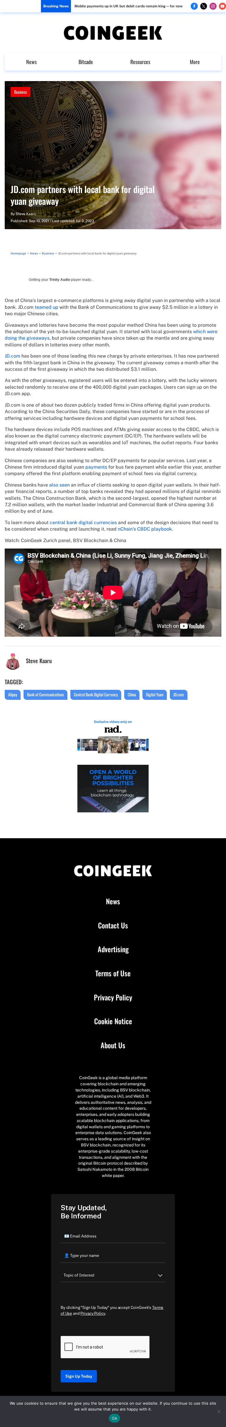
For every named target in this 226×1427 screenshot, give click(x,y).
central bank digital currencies (83, 522)
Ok (114, 1418)
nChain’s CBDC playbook (145, 529)
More (195, 62)
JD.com (12, 356)
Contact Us (113, 925)
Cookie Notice (113, 1021)
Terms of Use (113, 973)
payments (96, 467)
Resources (140, 62)
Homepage (18, 253)
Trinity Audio (59, 280)
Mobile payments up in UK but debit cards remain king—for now (128, 6)
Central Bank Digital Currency (96, 694)
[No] (219, 1411)
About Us (113, 1045)
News (31, 62)
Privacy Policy (113, 997)
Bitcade (86, 62)
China (132, 694)
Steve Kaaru (26, 214)
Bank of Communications (45, 694)
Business (20, 92)
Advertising (113, 949)
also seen (59, 485)
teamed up (46, 307)
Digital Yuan (154, 694)
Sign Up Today (78, 1376)
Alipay (12, 694)
